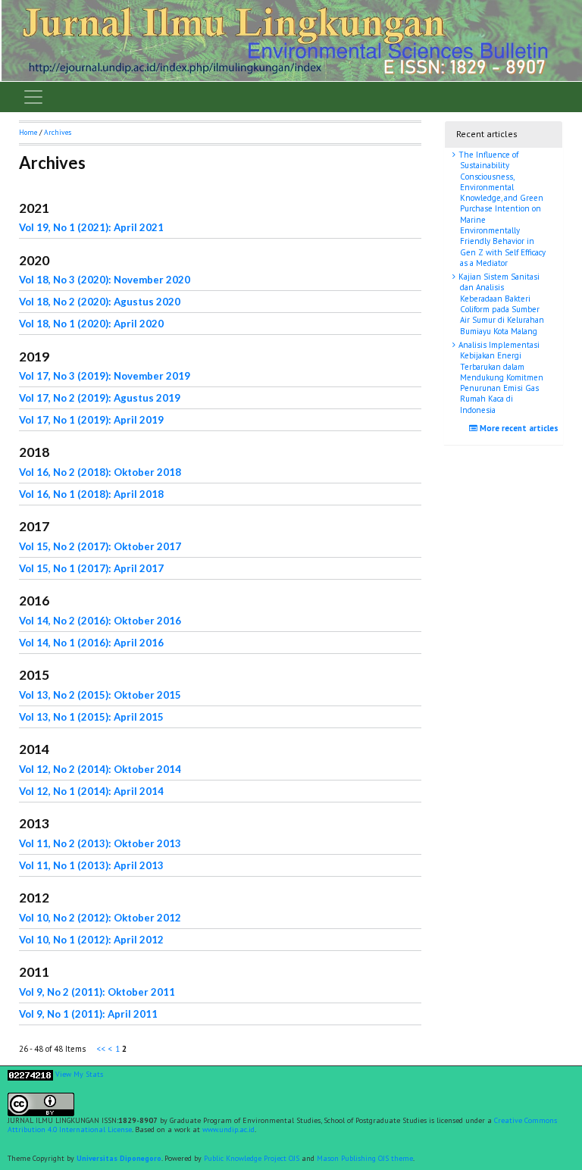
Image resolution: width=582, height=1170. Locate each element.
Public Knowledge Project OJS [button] (251, 1158)
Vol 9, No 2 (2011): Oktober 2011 (97, 992)
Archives (57, 132)
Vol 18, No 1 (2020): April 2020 (91, 324)
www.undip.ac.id (228, 1129)
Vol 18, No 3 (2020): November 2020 (104, 280)
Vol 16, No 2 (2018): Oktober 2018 (100, 472)
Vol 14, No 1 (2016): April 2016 (91, 643)
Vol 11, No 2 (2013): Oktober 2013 (100, 843)
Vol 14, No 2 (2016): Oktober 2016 (100, 621)
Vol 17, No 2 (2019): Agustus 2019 (99, 398)
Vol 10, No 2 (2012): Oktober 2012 (100, 918)
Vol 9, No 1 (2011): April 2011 (88, 1014)
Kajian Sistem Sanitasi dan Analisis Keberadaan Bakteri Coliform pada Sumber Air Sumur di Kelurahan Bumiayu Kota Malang (500, 303)
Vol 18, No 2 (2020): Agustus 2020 (99, 302)
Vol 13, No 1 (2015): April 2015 (91, 717)
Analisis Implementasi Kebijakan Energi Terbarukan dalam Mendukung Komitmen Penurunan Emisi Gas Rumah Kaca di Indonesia (499, 377)
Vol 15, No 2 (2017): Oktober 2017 (100, 546)
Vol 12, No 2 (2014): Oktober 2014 (100, 769)
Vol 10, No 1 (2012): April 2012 (91, 940)
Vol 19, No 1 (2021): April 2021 (91, 227)
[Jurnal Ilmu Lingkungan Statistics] (30, 1074)
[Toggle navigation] (33, 97)
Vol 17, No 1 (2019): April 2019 (91, 420)
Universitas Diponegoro (119, 1158)
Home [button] (28, 132)
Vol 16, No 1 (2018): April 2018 (91, 494)
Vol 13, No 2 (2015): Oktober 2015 (100, 695)
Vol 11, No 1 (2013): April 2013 (91, 865)
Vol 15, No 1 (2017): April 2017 (91, 568)
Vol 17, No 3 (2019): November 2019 (104, 376)
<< (101, 1048)
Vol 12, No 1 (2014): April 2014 (91, 791)
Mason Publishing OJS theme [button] (365, 1158)
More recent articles (518, 428)
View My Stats (79, 1074)
